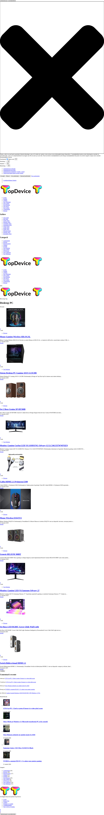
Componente (6, 209)
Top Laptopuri (7, 252)
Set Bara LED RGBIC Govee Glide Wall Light (19, 627)
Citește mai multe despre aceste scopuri (13, 173)
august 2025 (6, 226)
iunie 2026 (6, 217)
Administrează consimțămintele (8, 814)
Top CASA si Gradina (9, 807)
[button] (52, 77)
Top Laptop (6, 203)
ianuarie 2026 (6, 222)
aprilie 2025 (6, 228)
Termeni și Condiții (8, 804)
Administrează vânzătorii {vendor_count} (14, 171)
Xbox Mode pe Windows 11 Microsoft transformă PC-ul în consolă (25, 721)
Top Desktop (6, 205)
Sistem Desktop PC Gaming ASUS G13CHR (18, 373)
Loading (2, 671)
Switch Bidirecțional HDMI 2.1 (13, 663)
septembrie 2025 (7, 225)
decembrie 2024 (7, 234)
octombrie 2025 (7, 223)
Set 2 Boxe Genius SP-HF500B (12, 409)
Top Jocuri (6, 206)
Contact (5, 802)
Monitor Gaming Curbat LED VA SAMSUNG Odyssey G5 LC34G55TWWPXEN (34, 445)
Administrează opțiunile (9, 168)
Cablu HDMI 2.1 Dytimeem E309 (14, 482)
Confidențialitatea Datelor (9, 180)
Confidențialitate (7, 805)
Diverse (5, 211)
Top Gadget (6, 208)
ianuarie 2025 (6, 232)
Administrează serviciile (9, 170)
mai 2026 (5, 219)
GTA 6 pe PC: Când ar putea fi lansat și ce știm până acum (20, 678)
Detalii (1, 343)
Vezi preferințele (15, 176)
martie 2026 (6, 220)
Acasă (4, 197)
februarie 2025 (7, 231)
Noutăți (5, 199)
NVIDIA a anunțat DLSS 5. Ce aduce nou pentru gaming (20, 689)
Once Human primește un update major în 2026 (17, 685)
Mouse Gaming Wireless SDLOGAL (15, 337)
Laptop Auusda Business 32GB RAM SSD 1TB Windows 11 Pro (23, 693)
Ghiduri (5, 200)
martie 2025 (6, 229)
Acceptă (3, 176)
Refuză (8, 176)
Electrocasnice (7, 243)
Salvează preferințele (25, 176)
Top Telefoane (7, 202)
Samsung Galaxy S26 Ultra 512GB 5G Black (18, 748)
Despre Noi (6, 801)
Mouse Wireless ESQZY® (11, 518)
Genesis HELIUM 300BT (10, 554)
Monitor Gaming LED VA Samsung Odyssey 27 (19, 590)
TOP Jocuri (6, 251)
